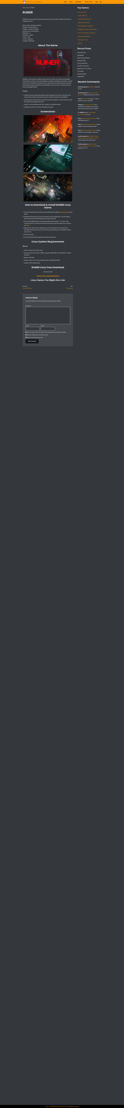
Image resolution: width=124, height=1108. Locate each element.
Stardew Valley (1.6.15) (84, 22)
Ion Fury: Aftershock (82, 63)
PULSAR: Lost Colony (83, 66)
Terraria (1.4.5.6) (82, 12)
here (28, 225)
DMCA (97, 1)
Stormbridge (80, 55)
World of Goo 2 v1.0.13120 (84, 68)
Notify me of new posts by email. (35, 337)
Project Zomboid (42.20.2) (84, 19)
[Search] (100, 2)
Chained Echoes (81, 52)
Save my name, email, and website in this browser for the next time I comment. (46, 332)
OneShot (92, 87)
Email (42, 325)
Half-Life (80, 43)
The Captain (80, 71)
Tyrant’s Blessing (81, 74)
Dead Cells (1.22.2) (83, 39)
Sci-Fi (28, 7)
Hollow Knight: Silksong (84, 36)
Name (27, 325)
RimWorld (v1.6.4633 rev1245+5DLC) (87, 29)
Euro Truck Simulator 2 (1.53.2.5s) (86, 32)
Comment (28, 306)
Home (65, 1)
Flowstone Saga (81, 60)
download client (64, 212)
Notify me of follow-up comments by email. (37, 334)
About (71, 1)
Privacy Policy (89, 1)
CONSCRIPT (80, 76)
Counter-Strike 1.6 (82, 15)
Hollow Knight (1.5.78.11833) (85, 26)
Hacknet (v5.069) (89, 104)
